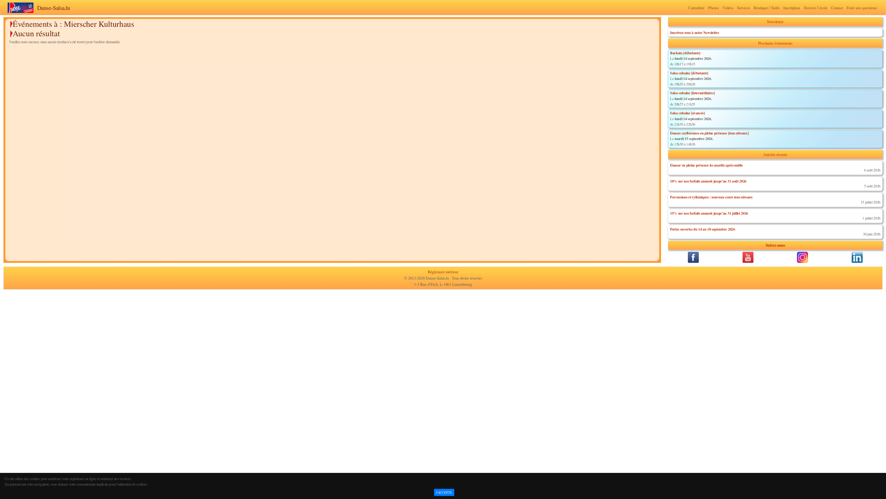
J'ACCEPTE (444, 492)
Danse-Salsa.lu (53, 8)
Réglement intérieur (443, 271)
